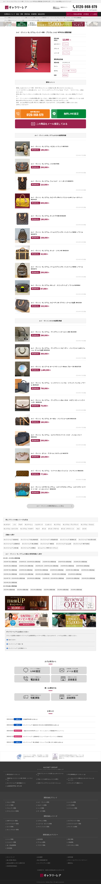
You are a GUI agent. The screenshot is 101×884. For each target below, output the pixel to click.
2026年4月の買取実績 (49, 561)
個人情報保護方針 (42, 860)
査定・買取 (19, 14)
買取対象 (27, 14)
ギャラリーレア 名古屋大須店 (87, 539)
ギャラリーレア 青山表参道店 (29, 539)
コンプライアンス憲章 (43, 863)
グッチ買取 (10, 805)
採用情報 (70, 857)
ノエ (14, 524)
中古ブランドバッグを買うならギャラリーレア (51, 774)
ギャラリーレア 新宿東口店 (68, 539)
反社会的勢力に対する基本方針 (16, 863)
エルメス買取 (11, 802)
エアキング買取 (42, 820)
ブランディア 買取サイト (75, 783)
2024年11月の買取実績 (43, 574)
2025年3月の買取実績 (72, 570)
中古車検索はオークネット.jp (76, 774)
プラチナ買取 (41, 845)
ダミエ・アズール (53, 528)
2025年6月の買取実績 (25, 570)
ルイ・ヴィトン (67, 48)
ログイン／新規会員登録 (74, 14)
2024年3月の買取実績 (72, 578)
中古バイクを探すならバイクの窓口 (48, 779)
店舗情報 (34, 14)
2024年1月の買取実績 (10, 582)
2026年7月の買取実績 (10, 561)
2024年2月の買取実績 (88, 578)
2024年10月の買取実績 (59, 574)
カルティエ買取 (42, 805)
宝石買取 (9, 848)
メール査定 (93, 14)
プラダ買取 (71, 805)
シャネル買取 (72, 802)
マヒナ (38, 528)
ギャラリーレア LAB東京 (28, 548)
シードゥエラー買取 (13, 823)
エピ (78, 528)
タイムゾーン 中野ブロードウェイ (48, 548)
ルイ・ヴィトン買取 (22, 17)
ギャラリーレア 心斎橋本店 (12, 543)
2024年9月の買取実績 (74, 574)
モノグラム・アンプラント (71, 524)
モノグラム (66, 53)
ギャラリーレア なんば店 (63, 543)
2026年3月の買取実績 (64, 561)
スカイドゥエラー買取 (74, 823)
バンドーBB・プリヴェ (69, 70)
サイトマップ (10, 857)
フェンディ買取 (11, 808)
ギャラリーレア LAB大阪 (11, 548)
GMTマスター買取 (12, 820)
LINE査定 (86, 14)
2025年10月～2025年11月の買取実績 (47, 566)
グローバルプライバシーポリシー (77, 860)
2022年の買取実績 (22, 589)
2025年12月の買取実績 (26, 566)
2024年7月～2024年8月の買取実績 (14, 578)
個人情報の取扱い (12, 860)
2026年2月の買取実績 (80, 561)
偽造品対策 (41, 14)
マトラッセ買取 (72, 826)
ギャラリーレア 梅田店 (47, 543)
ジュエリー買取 (11, 842)
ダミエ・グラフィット (67, 528)
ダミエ (44, 528)
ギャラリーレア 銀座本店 (11, 539)
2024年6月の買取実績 (33, 578)
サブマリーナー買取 (74, 820)
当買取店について (9, 14)
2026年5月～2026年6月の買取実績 (29, 561)
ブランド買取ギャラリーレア (10, 17)
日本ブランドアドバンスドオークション (49, 783)
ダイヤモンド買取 (73, 845)
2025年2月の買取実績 (87, 570)
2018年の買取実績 (76, 589)
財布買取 (40, 839)
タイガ (84, 528)
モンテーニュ (29, 524)
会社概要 (40, 857)
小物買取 (70, 842)
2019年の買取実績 (62, 589)
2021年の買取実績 (36, 589)
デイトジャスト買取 (43, 826)
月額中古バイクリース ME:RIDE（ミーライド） (20, 779)
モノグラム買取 (31, 17)
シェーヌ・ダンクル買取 (45, 823)
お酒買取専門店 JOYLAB (14, 786)
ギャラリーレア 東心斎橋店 (30, 543)
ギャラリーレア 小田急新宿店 (49, 539)
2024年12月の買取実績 (26, 574)
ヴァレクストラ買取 (13, 811)
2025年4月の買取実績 (56, 570)
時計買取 (70, 839)
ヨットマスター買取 (13, 829)
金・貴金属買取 (11, 845)
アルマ (20, 524)
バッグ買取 (10, 839)
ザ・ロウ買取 (41, 811)
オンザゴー (7, 524)
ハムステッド (39, 524)
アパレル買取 (21, 20)
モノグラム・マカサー (26, 528)
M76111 (65, 75)
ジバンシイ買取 (72, 808)
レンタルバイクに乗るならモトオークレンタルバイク (81, 779)
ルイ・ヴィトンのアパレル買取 (32, 20)
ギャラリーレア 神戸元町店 (81, 543)
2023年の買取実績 (9, 589)
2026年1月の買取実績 (10, 566)
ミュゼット (48, 524)
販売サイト (64, 7)
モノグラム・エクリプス (11, 528)
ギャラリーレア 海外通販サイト (16, 783)
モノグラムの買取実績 (41, 17)
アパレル (65, 44)
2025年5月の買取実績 (41, 570)
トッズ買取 (41, 808)
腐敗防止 (70, 863)
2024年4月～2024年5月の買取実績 (53, 578)
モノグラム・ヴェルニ (87, 524)
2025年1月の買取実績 (10, 574)
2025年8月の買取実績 (82, 566)
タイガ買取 (10, 826)
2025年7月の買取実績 (10, 570)
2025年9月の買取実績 (67, 566)
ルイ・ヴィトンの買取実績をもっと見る (50, 506)
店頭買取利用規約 (12, 866)
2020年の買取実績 (49, 589)
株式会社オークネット (13, 774)
